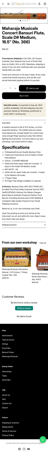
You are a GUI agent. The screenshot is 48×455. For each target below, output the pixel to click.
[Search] (8, 4)
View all (43, 243)
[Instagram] (24, 449)
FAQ (4, 399)
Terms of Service (9, 431)
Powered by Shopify (34, 443)
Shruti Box (6, 348)
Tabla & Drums (8, 340)
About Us (6, 395)
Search (5, 407)
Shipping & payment (9, 225)
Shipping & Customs (10, 423)
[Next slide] (43, 266)
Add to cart (34, 88)
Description (6, 123)
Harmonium (7, 371)
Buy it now (24, 96)
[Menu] (3, 4)
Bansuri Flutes (8, 352)
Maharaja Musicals (10, 356)
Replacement (7, 427)
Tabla (4, 376)
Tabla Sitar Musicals (19, 443)
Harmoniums (7, 335)
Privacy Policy (8, 435)
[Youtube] (28, 449)
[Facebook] (19, 449)
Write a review (24, 308)
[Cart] (45, 4)
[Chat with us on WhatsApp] (43, 439)
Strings (5, 344)
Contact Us (6, 403)
